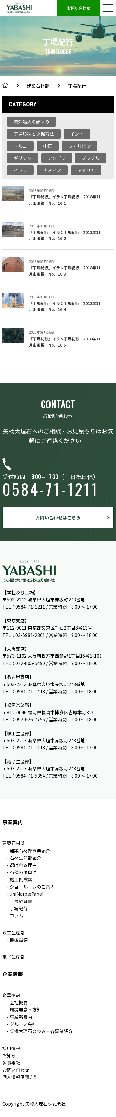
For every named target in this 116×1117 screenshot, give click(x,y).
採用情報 (11, 1048)
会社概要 (19, 1002)
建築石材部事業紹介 (30, 850)
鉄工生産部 (13, 932)
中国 (47, 146)
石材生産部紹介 (25, 857)
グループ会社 (23, 1024)
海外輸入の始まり (32, 122)
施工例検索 (21, 879)
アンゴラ (56, 158)
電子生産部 (13, 957)
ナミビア (52, 170)
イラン (20, 170)
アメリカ (86, 170)
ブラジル (91, 158)
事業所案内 (21, 1017)
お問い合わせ (78, 8)
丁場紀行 (19, 908)
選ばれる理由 (23, 865)
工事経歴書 (21, 901)
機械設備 (19, 939)
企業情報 (11, 995)
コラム (16, 915)
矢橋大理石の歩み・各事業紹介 (41, 1031)
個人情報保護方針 (20, 1077)
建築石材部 (38, 85)
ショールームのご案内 (32, 886)
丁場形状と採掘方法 (34, 133)
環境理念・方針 (25, 1009)
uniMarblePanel (26, 894)
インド (77, 133)
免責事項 (11, 1063)
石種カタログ (23, 872)
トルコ (20, 146)
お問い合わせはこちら (58, 517)
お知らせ (11, 1055)
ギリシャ (23, 158)
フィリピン (79, 146)
